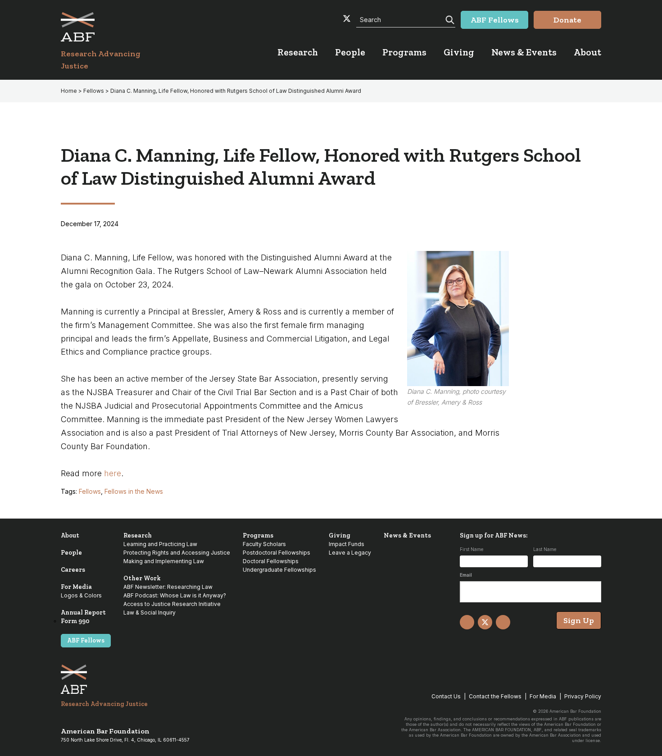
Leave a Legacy (350, 552)
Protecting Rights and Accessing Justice (176, 552)
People (71, 552)
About (70, 535)
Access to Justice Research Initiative (172, 604)
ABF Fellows (85, 640)
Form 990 (75, 621)
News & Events (407, 535)
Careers (73, 570)
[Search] (448, 18)
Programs (258, 535)
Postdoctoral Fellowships (276, 552)
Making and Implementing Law (163, 561)
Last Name (544, 549)
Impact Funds (346, 544)
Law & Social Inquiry (149, 612)
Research (137, 535)
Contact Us (446, 696)
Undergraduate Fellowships (279, 569)
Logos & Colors (81, 595)
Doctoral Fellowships (271, 561)
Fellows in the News (133, 491)
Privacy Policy (582, 696)
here (112, 473)
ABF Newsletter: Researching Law (168, 586)
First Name (471, 549)
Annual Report (83, 612)
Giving (339, 535)
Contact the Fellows (495, 696)
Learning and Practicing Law (160, 544)
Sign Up (578, 620)
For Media (76, 587)
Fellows (90, 491)
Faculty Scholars (264, 544)
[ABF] (111, 26)
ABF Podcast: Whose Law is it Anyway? (174, 595)
